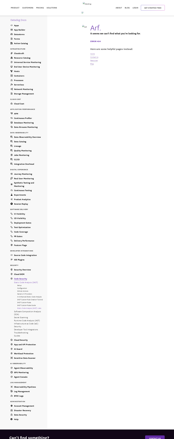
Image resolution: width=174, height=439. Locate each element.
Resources (94, 60)
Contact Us (94, 57)
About (119, 7)
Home (92, 53)
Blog (127, 7)
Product (15, 7)
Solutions (52, 7)
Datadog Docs (19, 20)
